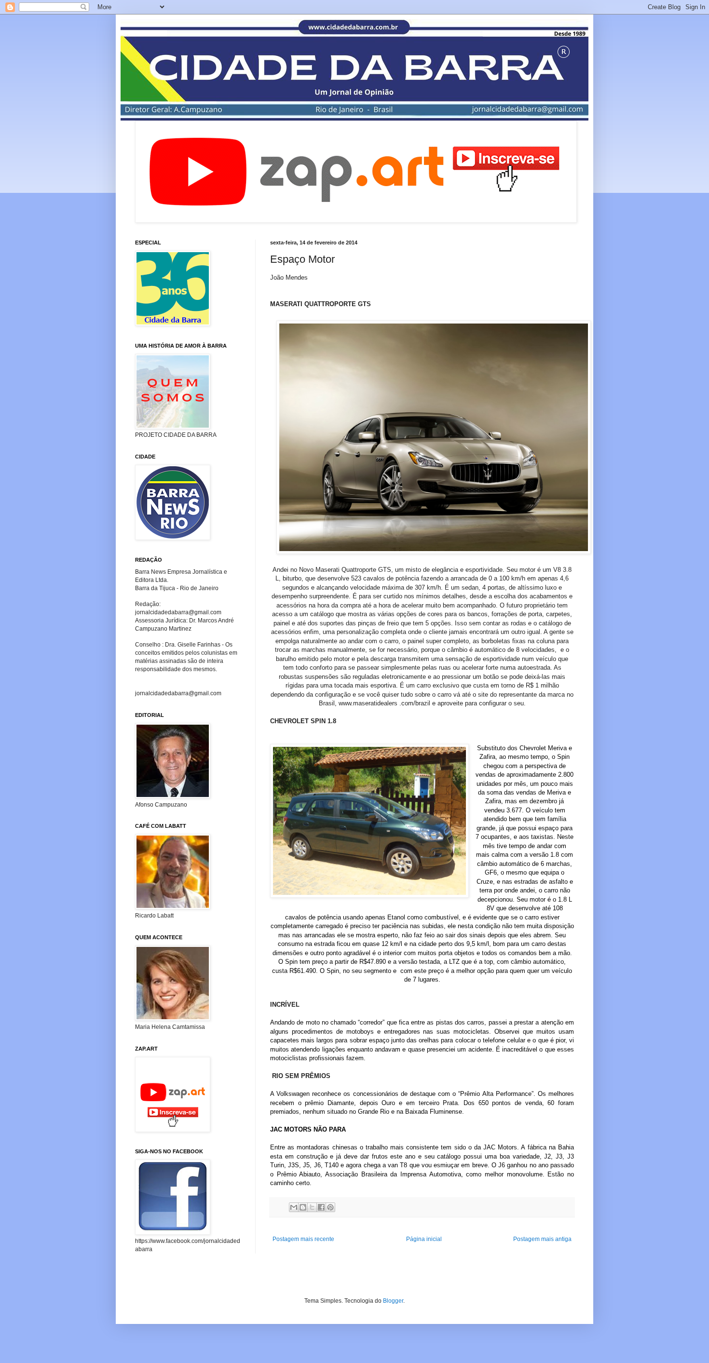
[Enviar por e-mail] (294, 1207)
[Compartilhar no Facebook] (321, 1207)
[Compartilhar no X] (312, 1207)
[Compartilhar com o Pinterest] (330, 1207)
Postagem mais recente (303, 1239)
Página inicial (424, 1239)
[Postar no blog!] (303, 1207)
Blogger (393, 1300)
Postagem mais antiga (542, 1239)
